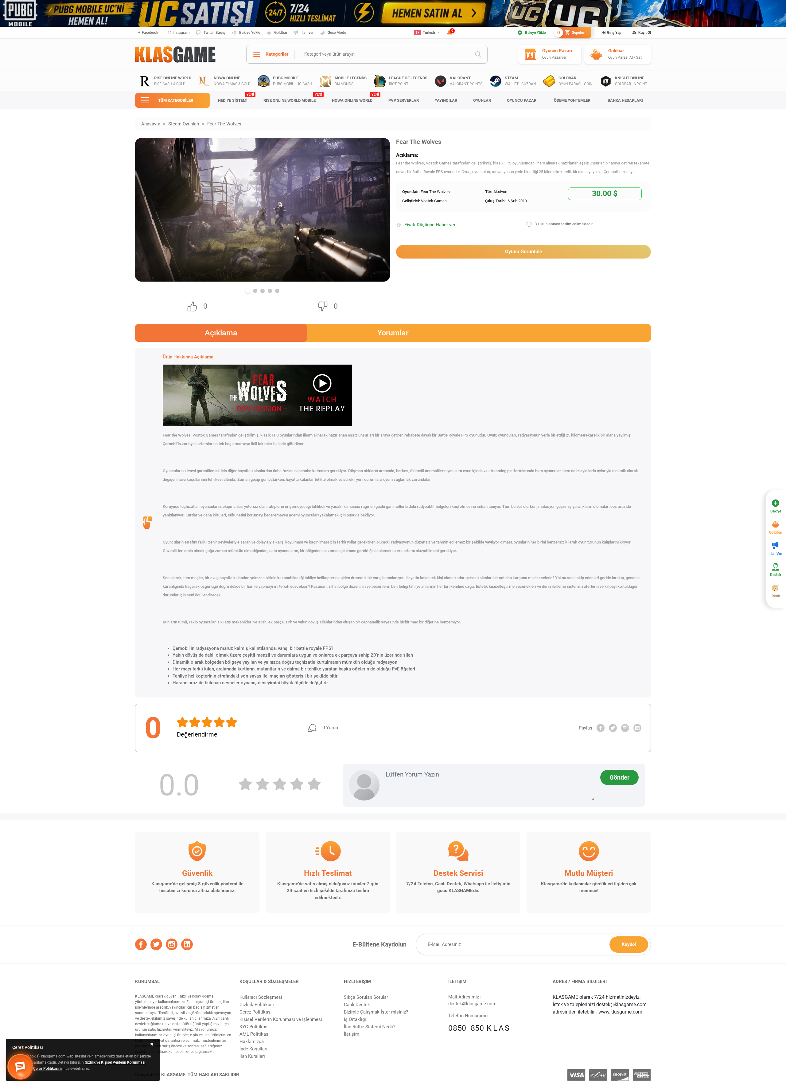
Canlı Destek (357, 1004)
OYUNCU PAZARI (522, 100)
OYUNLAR (482, 100)
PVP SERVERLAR (403, 100)
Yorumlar (393, 332)
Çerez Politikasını (47, 1068)
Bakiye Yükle (249, 32)
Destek (775, 575)
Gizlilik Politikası (256, 1004)
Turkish (429, 32)
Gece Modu (337, 32)
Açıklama (221, 332)
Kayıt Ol (644, 32)
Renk (776, 596)
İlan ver (307, 32)
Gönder (619, 777)
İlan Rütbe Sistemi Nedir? (369, 1027)
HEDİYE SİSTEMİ (236, 98)
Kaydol (629, 944)
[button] (247, 291)
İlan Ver (775, 553)
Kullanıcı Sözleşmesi (260, 997)
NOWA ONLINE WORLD (355, 98)
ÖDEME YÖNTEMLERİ (573, 100)
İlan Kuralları (252, 1056)
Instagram (181, 32)
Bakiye (775, 511)
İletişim (351, 1034)
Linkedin (637, 728)
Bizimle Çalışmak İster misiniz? (376, 1012)
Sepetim (571, 32)
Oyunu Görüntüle (523, 252)
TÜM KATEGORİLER (175, 100)
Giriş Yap (614, 32)
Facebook (150, 32)
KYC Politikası (254, 1027)
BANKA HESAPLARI (625, 100)
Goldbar (280, 32)
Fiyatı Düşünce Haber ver (429, 224)
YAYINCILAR (446, 100)
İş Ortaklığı (355, 1019)
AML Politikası (254, 1034)
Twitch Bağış (214, 32)
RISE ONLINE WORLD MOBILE (292, 98)
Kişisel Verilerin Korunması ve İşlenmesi (280, 1019)
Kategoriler (277, 54)
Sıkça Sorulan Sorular (366, 997)
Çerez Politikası (255, 1012)
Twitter (613, 728)
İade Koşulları (253, 1049)
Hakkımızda (251, 1041)
